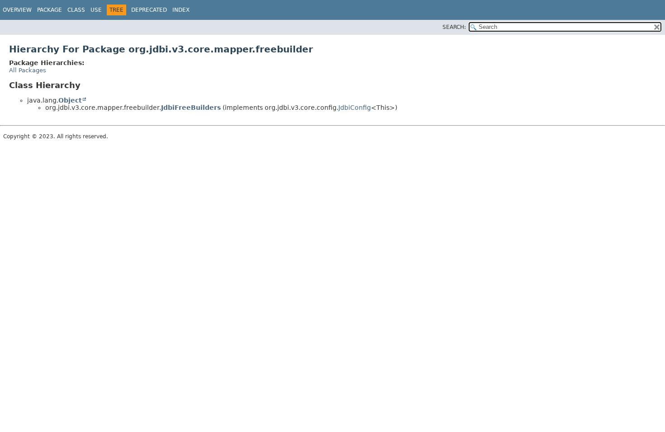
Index (181, 10)
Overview (17, 10)
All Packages (27, 70)
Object (70, 100)
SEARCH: (454, 27)
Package (49, 10)
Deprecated (149, 10)
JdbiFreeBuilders (191, 107)
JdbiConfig (354, 107)
